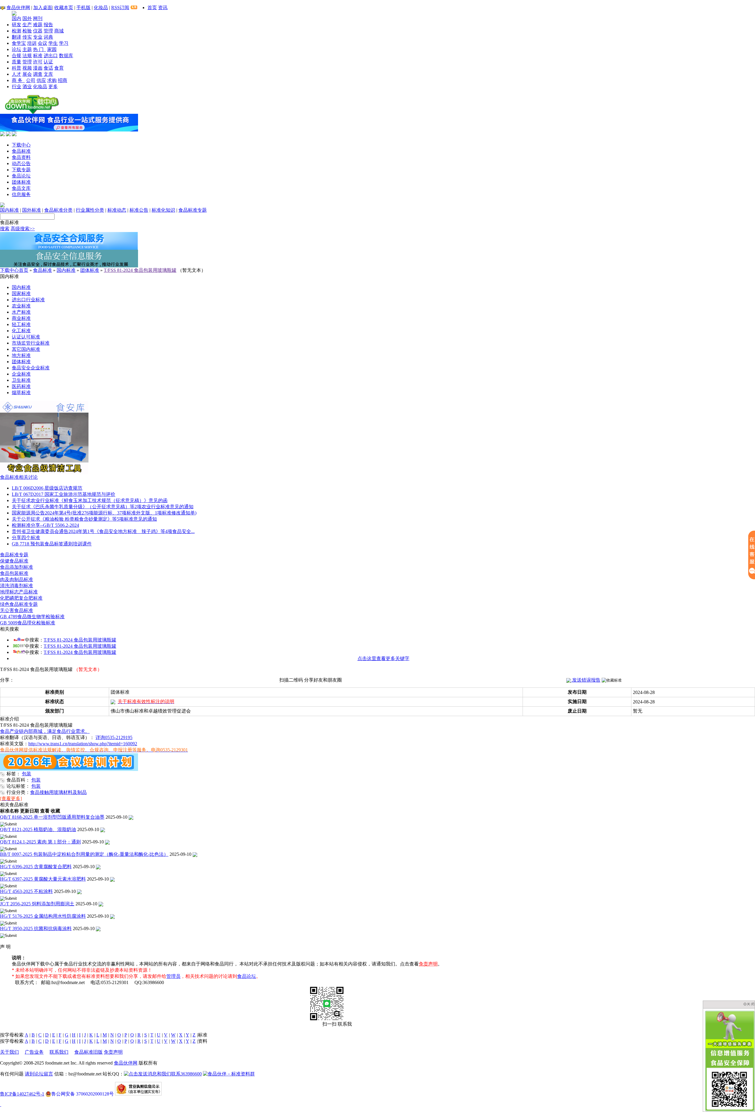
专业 (37, 37)
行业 (16, 86)
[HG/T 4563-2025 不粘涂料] (79, 891)
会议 (42, 43)
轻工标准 (21, 324)
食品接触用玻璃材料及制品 (58, 792)
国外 (27, 18)
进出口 (51, 55)
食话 (48, 67)
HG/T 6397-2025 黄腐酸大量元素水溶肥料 (43, 878)
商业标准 (21, 318)
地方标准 (21, 355)
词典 (48, 37)
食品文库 (21, 188)
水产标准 (21, 312)
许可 (37, 61)
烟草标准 (21, 392)
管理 (48, 30)
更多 (53, 86)
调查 (37, 74)
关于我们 (9, 1052)
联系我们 (59, 1052)
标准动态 (116, 210)
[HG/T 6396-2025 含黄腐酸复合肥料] (98, 866)
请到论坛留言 (39, 1073)
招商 (62, 80)
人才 (16, 74)
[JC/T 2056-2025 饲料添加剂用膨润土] (101, 903)
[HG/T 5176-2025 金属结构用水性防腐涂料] (112, 916)
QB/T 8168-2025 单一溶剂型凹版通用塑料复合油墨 (52, 817)
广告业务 (34, 1052)
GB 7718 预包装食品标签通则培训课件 (52, 543)
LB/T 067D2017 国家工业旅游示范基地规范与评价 (63, 494)
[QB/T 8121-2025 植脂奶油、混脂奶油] (102, 829)
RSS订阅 (120, 7)
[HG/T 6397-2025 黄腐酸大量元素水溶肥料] (112, 878)
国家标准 (21, 293)
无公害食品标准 (16, 610)
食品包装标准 (14, 573)
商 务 (18, 80)
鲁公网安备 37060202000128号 (82, 1093)
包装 (26, 773)
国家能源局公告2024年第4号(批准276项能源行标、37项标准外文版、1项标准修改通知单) (104, 512)
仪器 (37, 30)
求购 (52, 80)
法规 (27, 55)
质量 (16, 61)
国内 (16, 18)
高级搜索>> (23, 228)
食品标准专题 (192, 210)
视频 (27, 67)
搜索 (4, 228)
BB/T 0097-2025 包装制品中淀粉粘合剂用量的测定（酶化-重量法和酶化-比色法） (84, 854)
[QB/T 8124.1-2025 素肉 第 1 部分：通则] (107, 841)
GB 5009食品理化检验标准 (27, 622)
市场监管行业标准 (31, 343)
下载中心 (21, 144)
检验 (27, 30)
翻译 (16, 37)
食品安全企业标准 (31, 367)
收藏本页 (63, 7)
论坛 (16, 49)
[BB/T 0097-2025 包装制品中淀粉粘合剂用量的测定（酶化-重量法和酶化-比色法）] (195, 854)
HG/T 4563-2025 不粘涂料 (26, 891)
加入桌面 (42, 7)
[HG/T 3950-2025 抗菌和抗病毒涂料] (98, 928)
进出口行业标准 (28, 299)
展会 (27, 74)
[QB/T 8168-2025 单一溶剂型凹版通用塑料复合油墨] (131, 817)
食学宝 (19, 43)
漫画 (37, 67)
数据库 (66, 55)
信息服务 (21, 194)
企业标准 (21, 373)
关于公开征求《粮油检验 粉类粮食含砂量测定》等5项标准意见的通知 (84, 519)
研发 (16, 24)
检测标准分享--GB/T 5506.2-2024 (45, 525)
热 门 (39, 49)
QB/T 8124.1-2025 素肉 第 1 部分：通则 (40, 841)
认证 (48, 61)
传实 (27, 37)
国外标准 (31, 210)
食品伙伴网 (18, 7)
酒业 (27, 86)
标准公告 (138, 210)
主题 (27, 49)
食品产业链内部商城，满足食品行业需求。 (45, 731)
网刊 (37, 18)
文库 (48, 74)
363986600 (191, 1073)
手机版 (83, 7)
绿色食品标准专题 (19, 604)
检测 (16, 30)
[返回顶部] (0, 1104)
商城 (59, 30)
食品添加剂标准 (16, 567)
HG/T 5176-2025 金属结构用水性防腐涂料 (43, 916)
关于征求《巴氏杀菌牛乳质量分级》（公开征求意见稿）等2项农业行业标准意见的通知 (102, 506)
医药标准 (21, 386)
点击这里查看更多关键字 (383, 658)
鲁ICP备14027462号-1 (22, 1093)
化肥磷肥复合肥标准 (21, 598)
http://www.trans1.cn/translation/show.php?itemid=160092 (82, 743)
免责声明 (428, 963)
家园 (52, 49)
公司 (30, 80)
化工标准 (21, 330)
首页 (152, 7)
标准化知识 (163, 210)
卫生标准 (21, 380)
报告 (48, 24)
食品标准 (21, 151)
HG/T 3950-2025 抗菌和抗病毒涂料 (36, 928)
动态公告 (21, 163)
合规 (16, 55)
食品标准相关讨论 (19, 477)
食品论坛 (21, 175)
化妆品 (101, 7)
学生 (53, 43)
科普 (16, 67)
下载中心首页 (14, 270)
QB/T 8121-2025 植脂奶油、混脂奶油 (38, 829)
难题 (37, 24)
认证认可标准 (26, 336)
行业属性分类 (90, 210)
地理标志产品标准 (19, 591)
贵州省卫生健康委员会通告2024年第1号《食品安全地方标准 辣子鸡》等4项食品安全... (103, 531)
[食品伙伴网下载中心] (32, 112)
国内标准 (9, 210)
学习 (63, 43)
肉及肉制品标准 (16, 579)
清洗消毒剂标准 (16, 585)
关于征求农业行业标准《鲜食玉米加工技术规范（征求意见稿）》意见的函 (90, 500)
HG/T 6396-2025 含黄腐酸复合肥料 (36, 866)
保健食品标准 (14, 560)
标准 (37, 55)
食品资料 (21, 157)
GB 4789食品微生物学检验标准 (32, 616)
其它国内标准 (26, 349)
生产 (27, 24)
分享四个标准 (26, 537)
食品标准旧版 (88, 1052)
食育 (59, 67)
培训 (32, 43)
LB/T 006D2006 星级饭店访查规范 (47, 488)
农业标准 (21, 305)
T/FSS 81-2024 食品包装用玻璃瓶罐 (140, 270)
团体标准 (21, 182)
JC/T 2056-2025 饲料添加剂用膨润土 (37, 903)
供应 (41, 80)
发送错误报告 (585, 679)
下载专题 (21, 169)
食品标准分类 (58, 210)
